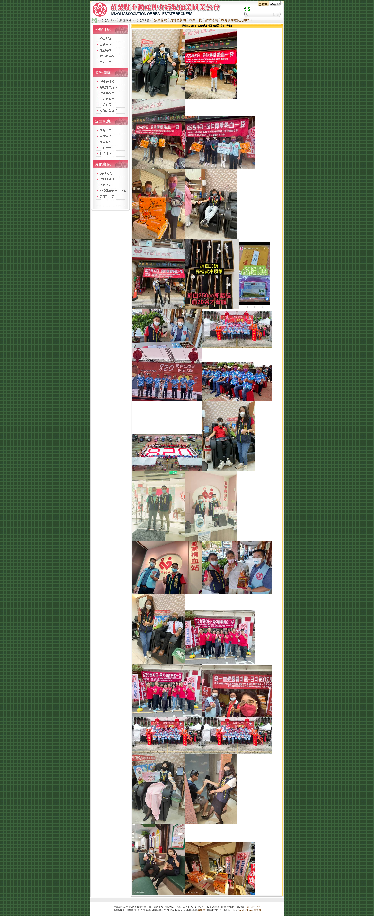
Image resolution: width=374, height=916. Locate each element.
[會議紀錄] (110, 142)
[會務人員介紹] (110, 110)
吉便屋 (201, 910)
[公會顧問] (110, 104)
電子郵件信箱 (253, 906)
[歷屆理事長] (110, 56)
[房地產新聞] (110, 179)
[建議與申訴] (110, 196)
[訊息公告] (110, 130)
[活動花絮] (110, 173)
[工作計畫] (110, 147)
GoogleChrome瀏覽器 (249, 910)
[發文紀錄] (110, 136)
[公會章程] (110, 44)
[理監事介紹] (110, 93)
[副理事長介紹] (110, 87)
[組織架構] (110, 50)
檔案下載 (195, 20)
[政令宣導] (110, 153)
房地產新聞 (178, 20)
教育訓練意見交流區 (235, 20)
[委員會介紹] (110, 99)
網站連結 (211, 20)
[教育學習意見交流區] (110, 191)
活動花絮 (160, 20)
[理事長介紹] (110, 81)
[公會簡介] (110, 38)
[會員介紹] (110, 62)
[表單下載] (110, 185)
